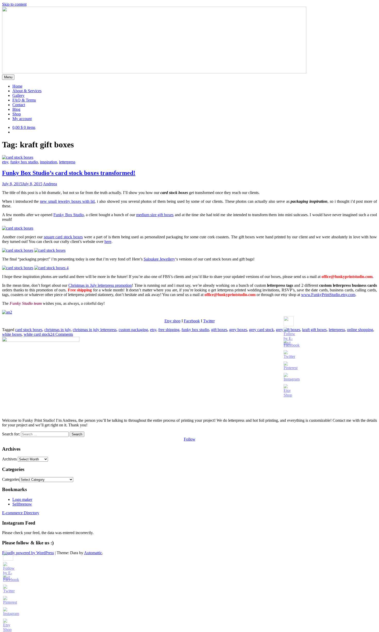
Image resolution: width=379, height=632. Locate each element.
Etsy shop (172, 321)
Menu (8, 77)
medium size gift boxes (155, 215)
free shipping (168, 329)
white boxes (12, 334)
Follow (189, 439)
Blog (16, 109)
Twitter (209, 321)
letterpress (67, 162)
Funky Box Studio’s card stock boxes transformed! (68, 173)
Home (17, 86)
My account (22, 118)
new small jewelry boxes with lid (67, 201)
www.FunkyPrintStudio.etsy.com (328, 294)
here (107, 241)
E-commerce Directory (20, 513)
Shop (16, 114)
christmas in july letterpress (95, 329)
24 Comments (61, 334)
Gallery (18, 95)
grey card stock (261, 329)
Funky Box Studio (68, 215)
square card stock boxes (63, 237)
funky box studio (24, 162)
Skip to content (14, 4)
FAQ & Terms (24, 100)
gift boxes (219, 329)
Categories (10, 479)
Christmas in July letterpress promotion (100, 285)
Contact (18, 105)
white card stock (37, 334)
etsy (5, 162)
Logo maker (22, 499)
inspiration (48, 162)
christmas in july (57, 329)
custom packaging (133, 329)
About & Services (27, 91)
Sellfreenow (22, 504)
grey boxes (238, 329)
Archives (9, 459)
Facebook (192, 321)
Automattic (93, 553)
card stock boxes (28, 329)
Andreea (50, 184)
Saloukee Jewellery (159, 259)
